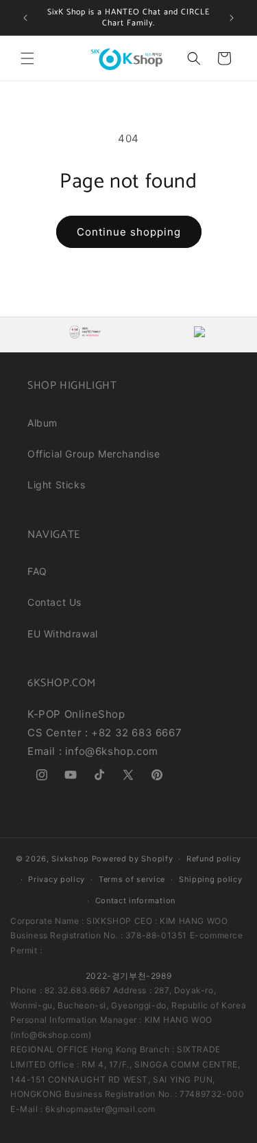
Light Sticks (56, 484)
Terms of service (132, 879)
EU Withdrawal (62, 634)
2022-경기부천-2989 (128, 976)
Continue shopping (129, 231)
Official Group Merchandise (93, 454)
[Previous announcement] (25, 18)
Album (42, 423)
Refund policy (213, 858)
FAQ (37, 571)
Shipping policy (211, 879)
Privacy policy (56, 879)
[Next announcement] (232, 18)
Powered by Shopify (132, 858)
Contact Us (54, 602)
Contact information (135, 900)
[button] (27, 58)
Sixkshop (70, 858)
